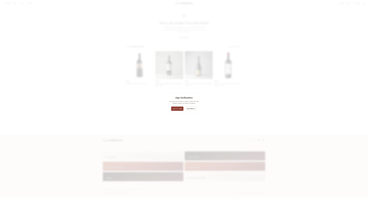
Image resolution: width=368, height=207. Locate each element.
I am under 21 (190, 109)
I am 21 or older (177, 109)
